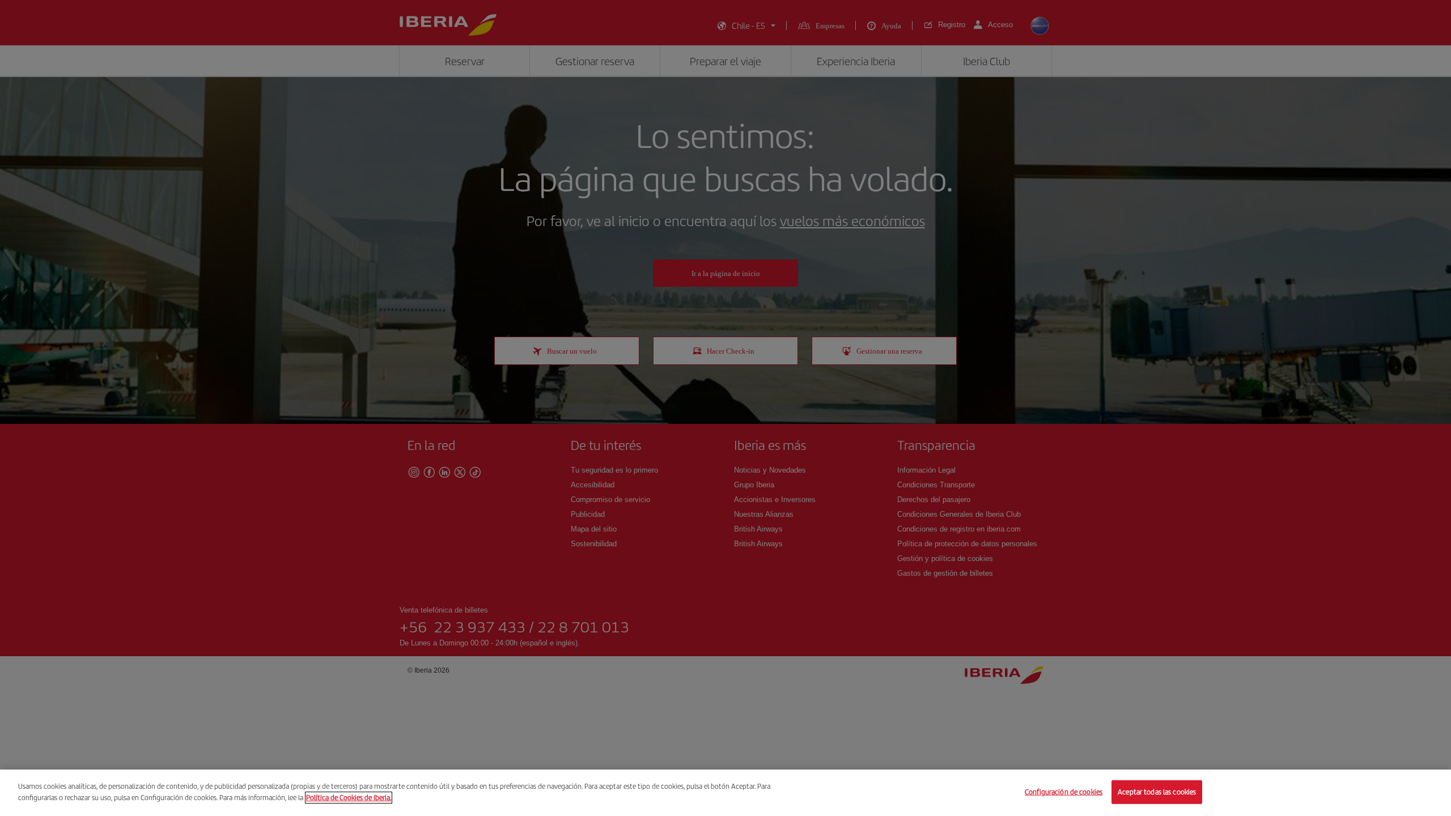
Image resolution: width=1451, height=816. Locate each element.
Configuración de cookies (1063, 792)
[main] (725, 793)
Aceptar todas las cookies (1157, 792)
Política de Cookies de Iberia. (348, 797)
